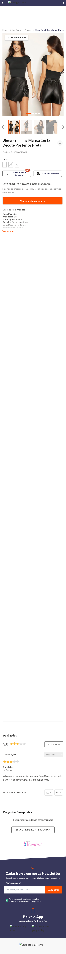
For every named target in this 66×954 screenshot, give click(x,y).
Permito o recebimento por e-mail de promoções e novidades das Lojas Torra (25, 900)
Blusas (28, 30)
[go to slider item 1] (26, 127)
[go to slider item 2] (39, 127)
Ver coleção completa (32, 200)
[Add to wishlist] (60, 143)
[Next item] (63, 3)
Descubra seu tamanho (19, 173)
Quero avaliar (54, 744)
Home (5, 30)
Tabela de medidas (50, 173)
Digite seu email (13, 883)
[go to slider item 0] (14, 127)
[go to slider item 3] (52, 127)
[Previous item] (2, 3)
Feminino (16, 30)
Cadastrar (53, 889)
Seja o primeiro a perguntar (33, 829)
